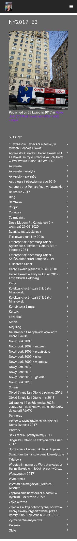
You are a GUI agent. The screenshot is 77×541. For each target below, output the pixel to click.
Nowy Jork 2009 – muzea (26, 346)
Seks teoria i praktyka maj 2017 (30, 435)
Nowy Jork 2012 (20, 367)
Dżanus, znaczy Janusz (25, 232)
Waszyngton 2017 (21, 474)
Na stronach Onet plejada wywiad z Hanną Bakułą (33, 334)
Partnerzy (15, 416)
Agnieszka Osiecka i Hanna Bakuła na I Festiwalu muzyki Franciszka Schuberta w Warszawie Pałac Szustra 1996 (36, 157)
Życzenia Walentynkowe (25, 520)
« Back (13, 120)
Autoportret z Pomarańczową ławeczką (36, 187)
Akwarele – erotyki (22, 171)
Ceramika (15, 202)
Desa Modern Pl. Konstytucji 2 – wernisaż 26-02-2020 (31, 224)
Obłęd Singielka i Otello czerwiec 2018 (35, 392)
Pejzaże (14, 525)
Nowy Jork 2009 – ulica (25, 356)
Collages (15, 212)
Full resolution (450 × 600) (41, 116)
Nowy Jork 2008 (20, 341)
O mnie (14, 387)
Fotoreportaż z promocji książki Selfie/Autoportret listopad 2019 (31, 257)
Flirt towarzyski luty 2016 (26, 237)
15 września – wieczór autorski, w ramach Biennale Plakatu (32, 146)
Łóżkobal (15, 317)
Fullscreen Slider (20, 264)
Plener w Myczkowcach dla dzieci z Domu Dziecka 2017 (33, 423)
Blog (12, 197)
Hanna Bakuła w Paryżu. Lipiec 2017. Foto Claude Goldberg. (34, 276)
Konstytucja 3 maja (22, 306)
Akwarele (15, 166)
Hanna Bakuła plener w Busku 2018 (33, 269)
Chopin (13, 207)
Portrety (14, 430)
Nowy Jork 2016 (20, 372)
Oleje (12, 530)
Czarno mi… (17, 217)
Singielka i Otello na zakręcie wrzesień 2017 (35, 442)
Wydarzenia (17, 479)
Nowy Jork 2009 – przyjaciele (29, 351)
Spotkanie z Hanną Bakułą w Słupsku (34, 449)
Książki (14, 312)
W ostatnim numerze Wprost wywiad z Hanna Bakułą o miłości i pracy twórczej (36, 466)
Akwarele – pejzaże (22, 176)
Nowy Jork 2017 (20, 382)
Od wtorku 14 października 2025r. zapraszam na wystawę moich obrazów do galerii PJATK (36, 407)
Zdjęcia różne (18, 502)
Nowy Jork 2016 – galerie (27, 377)
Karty (12, 283)
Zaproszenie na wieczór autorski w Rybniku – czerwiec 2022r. (33, 495)
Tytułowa (15, 459)
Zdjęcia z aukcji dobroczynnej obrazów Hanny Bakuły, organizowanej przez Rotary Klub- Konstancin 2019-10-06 (35, 511)
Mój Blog (15, 327)
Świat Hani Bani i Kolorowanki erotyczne (36, 454)
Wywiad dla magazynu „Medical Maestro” (30, 486)
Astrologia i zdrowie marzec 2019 (32, 181)
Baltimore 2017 (19, 192)
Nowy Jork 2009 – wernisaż (28, 362)
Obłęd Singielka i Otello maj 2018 (31, 397)
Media (13, 322)
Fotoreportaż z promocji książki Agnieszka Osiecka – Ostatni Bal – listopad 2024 (33, 246)
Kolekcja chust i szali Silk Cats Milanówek (30, 290)
